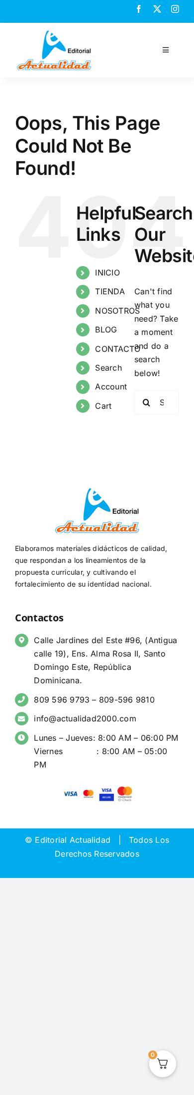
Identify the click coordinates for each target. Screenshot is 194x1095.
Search (108, 368)
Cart (103, 406)
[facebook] (139, 9)
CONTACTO (117, 349)
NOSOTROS (117, 311)
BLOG (106, 329)
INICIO (107, 272)
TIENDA (109, 291)
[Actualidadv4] (54, 32)
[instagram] (175, 9)
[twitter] (157, 9)
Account (111, 386)
